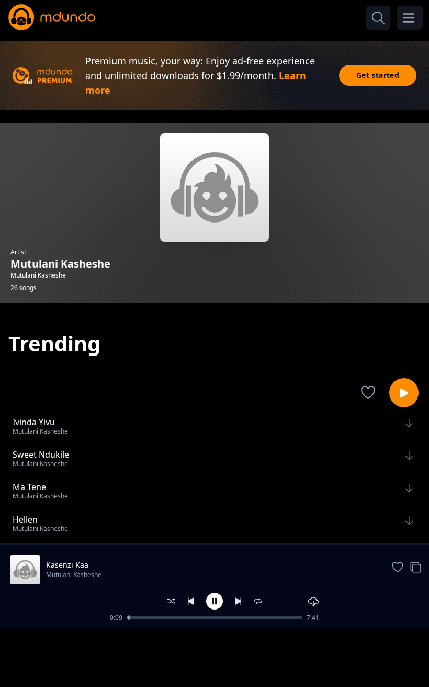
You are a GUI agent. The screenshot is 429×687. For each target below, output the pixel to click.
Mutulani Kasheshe (73, 574)
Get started (377, 75)
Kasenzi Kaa (67, 565)
